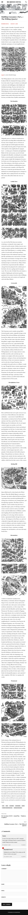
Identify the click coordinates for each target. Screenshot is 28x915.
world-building (18, 807)
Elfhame (12, 805)
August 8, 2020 (8, 856)
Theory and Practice (7, 807)
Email (2, 890)
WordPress (17, 912)
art (3, 805)
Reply (24, 856)
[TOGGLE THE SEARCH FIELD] (26, 2)
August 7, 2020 (14, 23)
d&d (7, 805)
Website (3, 897)
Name (2, 884)
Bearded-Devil (5, 23)
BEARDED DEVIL (14, 2)
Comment (4, 868)
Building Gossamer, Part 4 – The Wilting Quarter (12, 18)
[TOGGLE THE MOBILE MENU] (2, 2)
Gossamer (17, 805)
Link (2, 75)
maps (23, 805)
